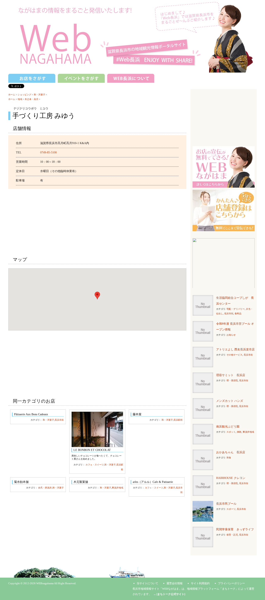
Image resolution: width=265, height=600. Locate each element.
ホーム (11, 94)
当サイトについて (147, 583)
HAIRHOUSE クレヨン (230, 478)
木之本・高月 (31, 99)
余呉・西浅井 (45, 487)
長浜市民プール (226, 503)
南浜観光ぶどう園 (227, 426)
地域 (20, 99)
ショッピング (24, 94)
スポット (231, 432)
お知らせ (231, 335)
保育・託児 (232, 534)
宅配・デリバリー (235, 309)
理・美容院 (232, 380)
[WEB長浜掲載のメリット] (224, 166)
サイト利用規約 (200, 583)
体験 (239, 432)
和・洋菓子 (39, 94)
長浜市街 (59, 420)
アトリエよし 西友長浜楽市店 (235, 349)
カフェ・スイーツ (95, 464)
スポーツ (231, 509)
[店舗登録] (224, 210)
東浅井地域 (117, 487)
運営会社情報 (174, 583)
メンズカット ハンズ (229, 400)
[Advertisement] (97, 222)
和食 (228, 457)
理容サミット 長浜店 (230, 375)
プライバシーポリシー (231, 583)
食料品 (238, 313)
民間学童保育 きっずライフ (235, 529)
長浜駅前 (178, 420)
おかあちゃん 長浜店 (230, 452)
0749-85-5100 (48, 152)
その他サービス (234, 354)
